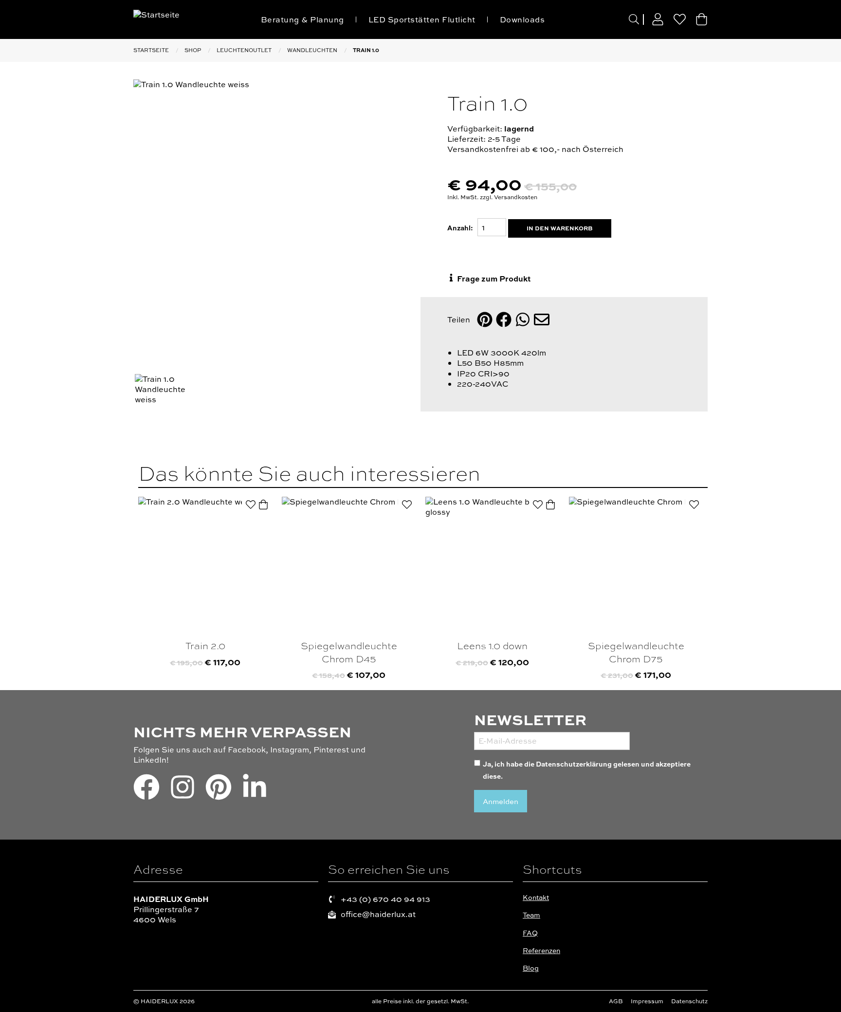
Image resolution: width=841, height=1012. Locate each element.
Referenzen (541, 950)
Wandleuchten (312, 50)
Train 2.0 (205, 645)
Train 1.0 (366, 50)
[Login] (658, 19)
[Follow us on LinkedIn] (254, 790)
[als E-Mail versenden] (541, 320)
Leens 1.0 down (492, 645)
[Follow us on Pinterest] (218, 790)
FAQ (530, 932)
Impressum (647, 1001)
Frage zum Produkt (492, 278)
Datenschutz (689, 1001)
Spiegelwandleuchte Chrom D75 (636, 652)
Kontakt (536, 897)
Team (531, 914)
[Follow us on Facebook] (146, 790)
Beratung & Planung (302, 19)
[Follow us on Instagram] (182, 790)
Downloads (522, 19)
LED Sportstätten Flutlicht (421, 19)
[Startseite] (181, 18)
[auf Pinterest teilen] (485, 320)
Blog (531, 968)
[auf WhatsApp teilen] (522, 320)
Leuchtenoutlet (244, 50)
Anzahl (459, 227)
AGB (616, 1001)
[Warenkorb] (701, 19)
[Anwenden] (633, 19)
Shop (192, 50)
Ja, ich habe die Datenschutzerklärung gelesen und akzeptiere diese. (587, 770)
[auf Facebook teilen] (504, 320)
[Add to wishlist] (251, 504)
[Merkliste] (680, 19)
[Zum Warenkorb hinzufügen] (263, 504)
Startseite (151, 50)
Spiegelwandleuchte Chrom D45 (349, 652)
